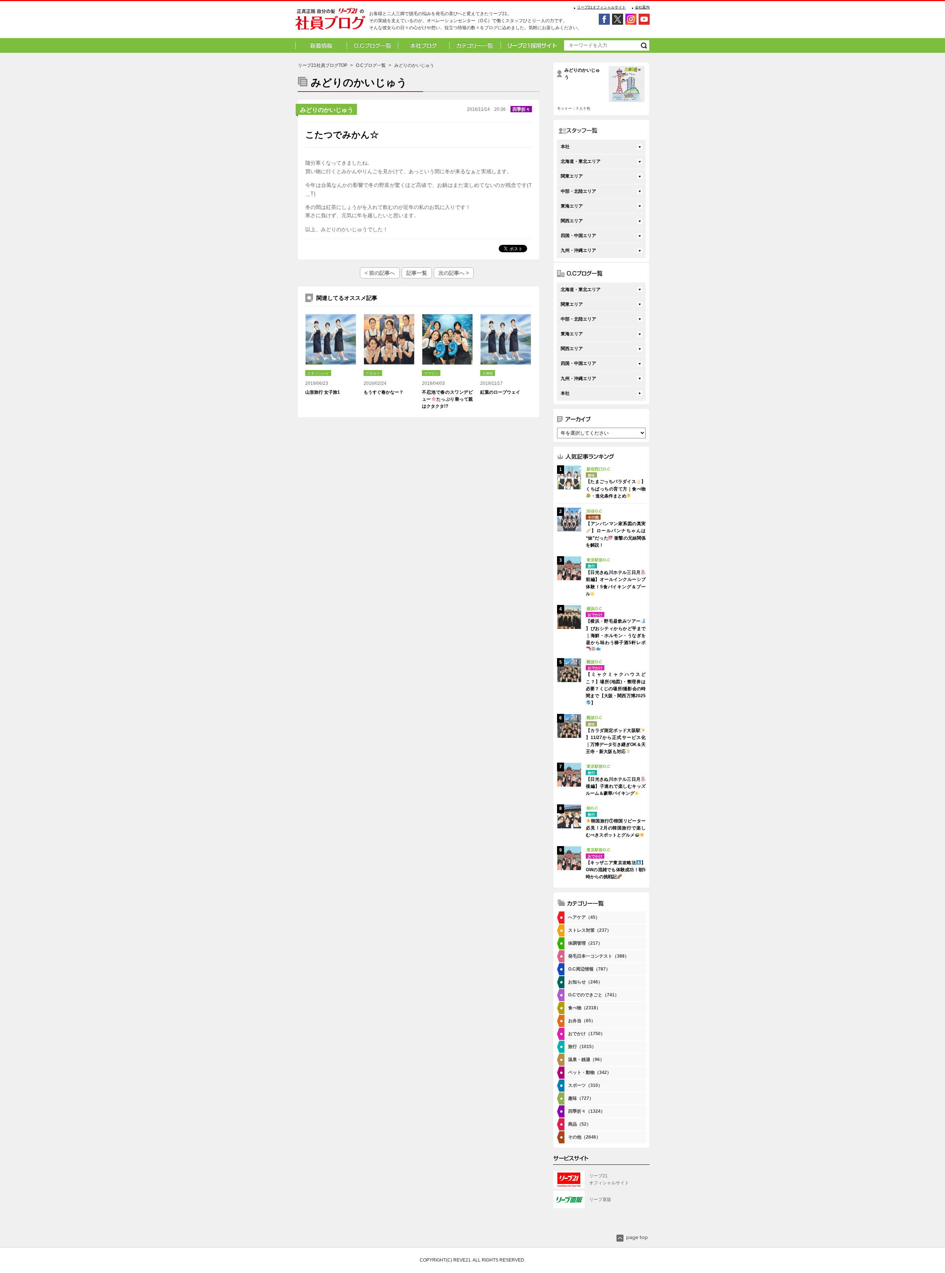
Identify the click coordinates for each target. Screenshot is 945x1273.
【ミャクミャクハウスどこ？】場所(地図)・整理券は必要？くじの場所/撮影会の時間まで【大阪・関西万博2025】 (616, 688)
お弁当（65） (581, 1020)
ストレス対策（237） (589, 930)
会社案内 (642, 7)
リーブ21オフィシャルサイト (601, 7)
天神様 (487, 373)
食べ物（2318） (584, 1007)
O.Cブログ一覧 (371, 65)
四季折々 (521, 109)
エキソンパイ (318, 373)
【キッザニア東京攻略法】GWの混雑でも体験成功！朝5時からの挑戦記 (616, 869)
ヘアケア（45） (584, 917)
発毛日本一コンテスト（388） (598, 956)
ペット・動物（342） (589, 1072)
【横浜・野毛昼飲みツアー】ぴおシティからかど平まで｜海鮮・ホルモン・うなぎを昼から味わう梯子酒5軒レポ (616, 632)
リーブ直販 (600, 1199)
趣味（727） (581, 1098)
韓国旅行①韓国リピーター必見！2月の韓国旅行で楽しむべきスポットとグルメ (616, 828)
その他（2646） (584, 1137)
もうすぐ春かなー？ (383, 392)
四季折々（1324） (586, 1111)
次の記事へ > (454, 273)
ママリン (431, 373)
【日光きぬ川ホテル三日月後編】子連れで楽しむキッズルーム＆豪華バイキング (616, 786)
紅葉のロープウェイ (500, 392)
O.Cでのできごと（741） (593, 994)
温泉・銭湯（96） (586, 1059)
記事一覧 (416, 273)
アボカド (372, 373)
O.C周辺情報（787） (589, 969)
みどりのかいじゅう (326, 110)
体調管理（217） (585, 943)
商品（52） (579, 1124)
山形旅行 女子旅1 (322, 392)
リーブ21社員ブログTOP (322, 65)
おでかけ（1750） (586, 1033)
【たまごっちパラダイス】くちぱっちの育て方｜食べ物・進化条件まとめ (616, 488)
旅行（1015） (582, 1046)
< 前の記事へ (380, 273)
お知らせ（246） (585, 982)
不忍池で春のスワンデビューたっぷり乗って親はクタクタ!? (447, 399)
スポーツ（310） (585, 1085)
